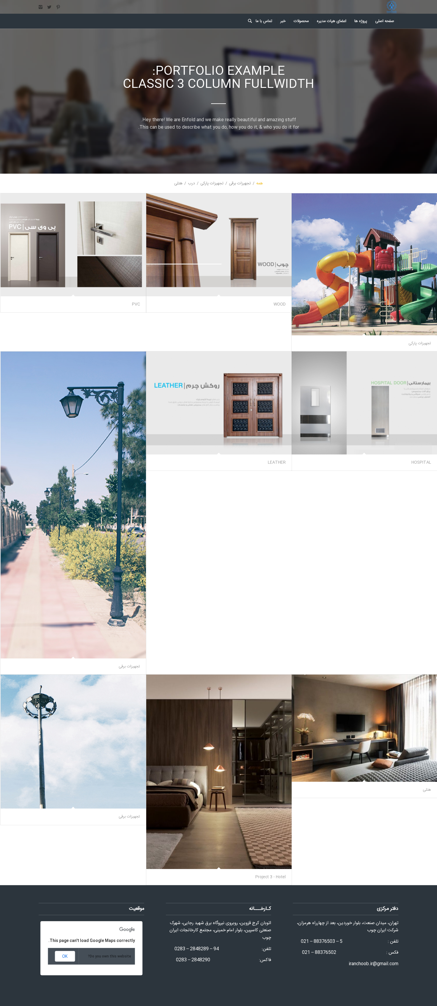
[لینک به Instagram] (40, 7)
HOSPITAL (421, 462)
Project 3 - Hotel (270, 877)
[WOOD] (219, 244)
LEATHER (277, 462)
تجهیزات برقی (129, 666)
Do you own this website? (109, 956)
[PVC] (73, 244)
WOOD (279, 304)
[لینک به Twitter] (49, 7)
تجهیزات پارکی (419, 343)
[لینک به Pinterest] (58, 7)
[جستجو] (248, 21)
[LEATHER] (219, 402)
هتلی (427, 790)
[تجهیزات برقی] (73, 504)
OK (64, 956)
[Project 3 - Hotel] (219, 772)
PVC (136, 304)
